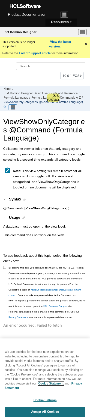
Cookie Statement (50, 383)
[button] (5, 199)
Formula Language (15, 97)
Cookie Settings (45, 400)
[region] (45, 378)
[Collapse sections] (5, 107)
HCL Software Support (55, 306)
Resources (60, 22)
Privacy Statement (18, 317)
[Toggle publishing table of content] (13, 107)
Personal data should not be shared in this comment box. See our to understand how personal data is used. (44, 314)
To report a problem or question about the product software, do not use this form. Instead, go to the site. (47, 303)
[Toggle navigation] (64, 15)
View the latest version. (60, 44)
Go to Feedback (53, 97)
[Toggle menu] (82, 32)
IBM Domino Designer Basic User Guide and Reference (40, 93)
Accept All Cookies (45, 411)
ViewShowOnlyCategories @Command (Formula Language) (43, 102)
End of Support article (34, 53)
